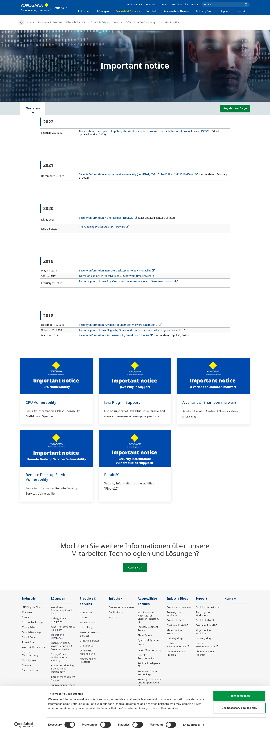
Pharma (26, 665)
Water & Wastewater (33, 647)
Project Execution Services (89, 634)
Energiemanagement (63, 685)
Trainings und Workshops (174, 613)
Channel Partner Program (176, 653)
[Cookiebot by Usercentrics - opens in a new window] (24, 725)
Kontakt (241, 11)
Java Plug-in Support (122, 402)
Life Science (86, 645)
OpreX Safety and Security (106, 22)
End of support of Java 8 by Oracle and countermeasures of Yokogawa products (127, 281)
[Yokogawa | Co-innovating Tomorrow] (35, 7)
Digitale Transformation (146, 656)
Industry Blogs (205, 11)
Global (194, 4)
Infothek (151, 11)
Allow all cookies (239, 695)
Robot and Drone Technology (147, 673)
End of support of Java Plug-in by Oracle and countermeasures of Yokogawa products (130, 330)
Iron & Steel (28, 642)
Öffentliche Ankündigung (140, 22)
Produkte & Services (128, 11)
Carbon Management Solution (63, 678)
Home (30, 22)
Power (25, 617)
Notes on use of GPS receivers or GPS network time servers (115, 276)
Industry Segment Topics (148, 628)
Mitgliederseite (180, 4)
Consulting (86, 627)
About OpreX (145, 635)
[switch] (105, 725)
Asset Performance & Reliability (63, 628)
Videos (113, 617)
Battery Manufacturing (30, 653)
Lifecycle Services (76, 22)
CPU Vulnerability (41, 402)
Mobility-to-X (29, 660)
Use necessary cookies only (239, 707)
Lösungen (103, 11)
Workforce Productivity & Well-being (62, 610)
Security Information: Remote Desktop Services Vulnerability (115, 270)
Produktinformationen (121, 607)
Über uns (151, 4)
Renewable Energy (32, 622)
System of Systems (148, 640)
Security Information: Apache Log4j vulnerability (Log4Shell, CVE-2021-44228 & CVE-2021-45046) (137, 174)
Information (86, 612)
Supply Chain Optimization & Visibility (59, 657)
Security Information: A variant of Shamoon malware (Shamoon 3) (119, 324)
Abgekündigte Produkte (88, 660)
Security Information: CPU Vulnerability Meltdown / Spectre (114, 335)
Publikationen (116, 612)
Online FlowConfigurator (176, 645)
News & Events (135, 4)
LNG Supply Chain (32, 607)
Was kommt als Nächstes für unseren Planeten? (148, 615)
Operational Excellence (57, 636)
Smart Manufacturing (149, 650)
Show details (191, 724)
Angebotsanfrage (235, 108)
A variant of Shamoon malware (209, 402)
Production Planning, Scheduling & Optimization (62, 668)
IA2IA (141, 645)
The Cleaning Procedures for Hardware (102, 226)
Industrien (84, 11)
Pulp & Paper (29, 637)
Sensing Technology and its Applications (149, 681)
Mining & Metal (30, 627)
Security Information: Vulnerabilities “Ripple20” (106, 217)
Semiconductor (30, 670)
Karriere (164, 4)
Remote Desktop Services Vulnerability (47, 477)
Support (225, 11)
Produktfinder (174, 620)
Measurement (88, 622)
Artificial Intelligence (149, 663)
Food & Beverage (31, 632)
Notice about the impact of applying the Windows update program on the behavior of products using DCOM (144, 131)
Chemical (27, 612)
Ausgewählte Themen (176, 11)
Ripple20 (111, 474)
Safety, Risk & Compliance (58, 620)
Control (84, 617)
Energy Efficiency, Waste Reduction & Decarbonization (61, 646)
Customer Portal (176, 625)
